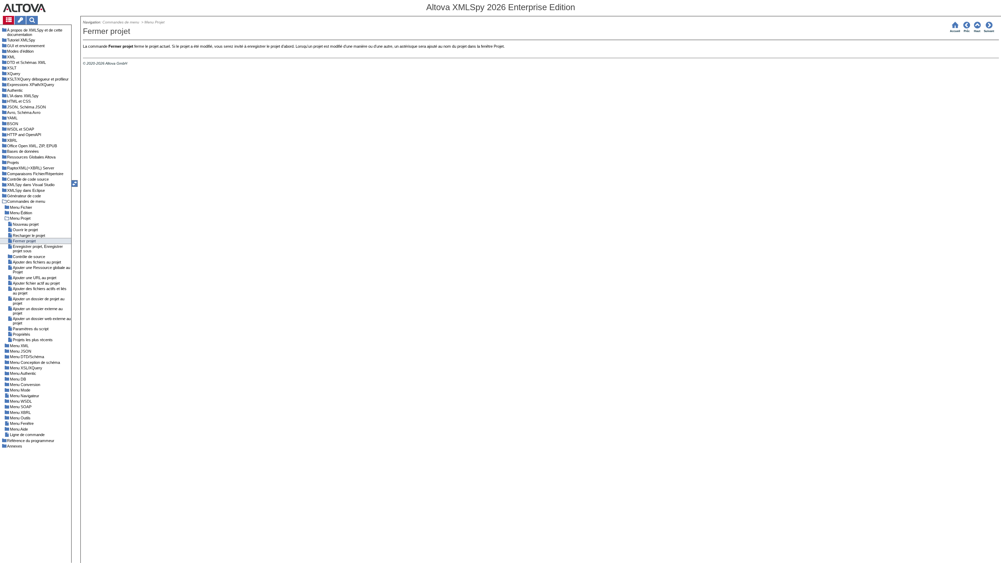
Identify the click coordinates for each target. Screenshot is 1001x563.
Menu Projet (154, 22)
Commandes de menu (121, 22)
